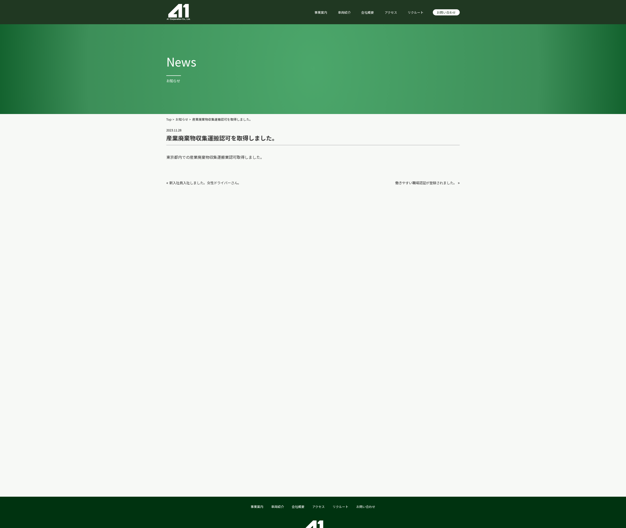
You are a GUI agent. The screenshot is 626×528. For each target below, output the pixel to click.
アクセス (391, 12)
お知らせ (182, 119)
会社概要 (367, 12)
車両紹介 (344, 12)
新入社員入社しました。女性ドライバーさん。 (205, 182)
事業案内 (320, 12)
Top (169, 119)
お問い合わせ (446, 12)
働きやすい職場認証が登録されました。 (426, 182)
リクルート (416, 12)
